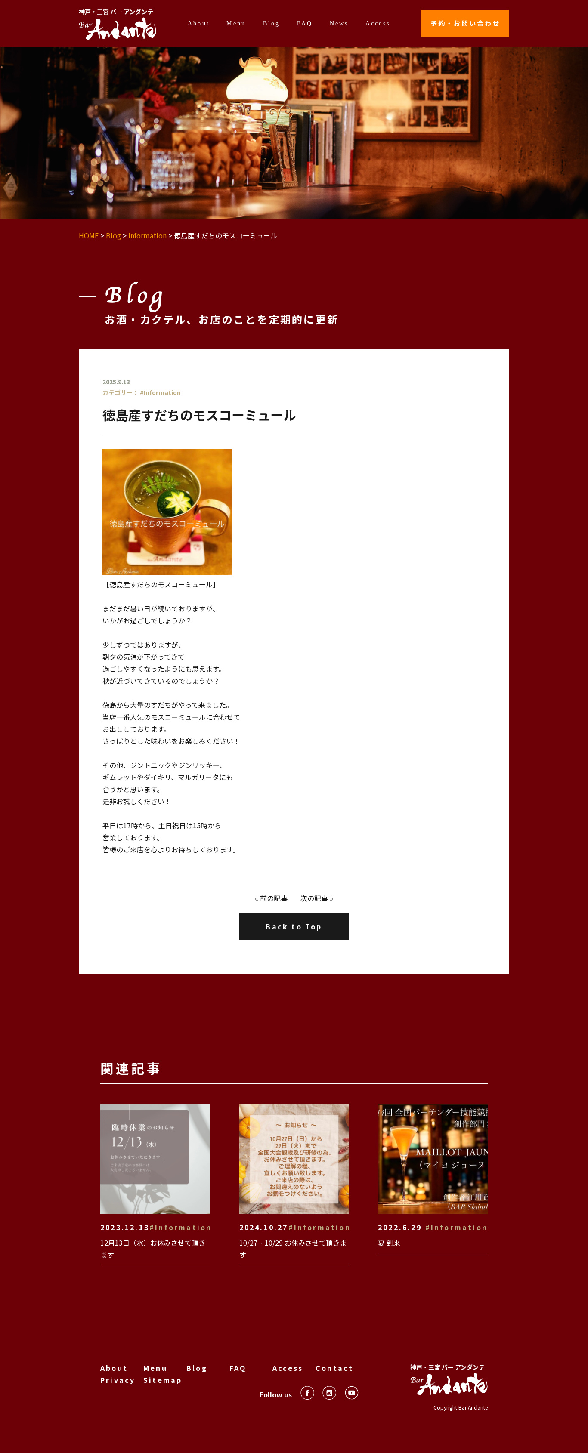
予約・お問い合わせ (465, 23)
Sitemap (162, 1380)
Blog (271, 23)
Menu (236, 23)
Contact (334, 1368)
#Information (160, 392)
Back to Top (294, 926)
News (339, 23)
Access (377, 23)
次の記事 (314, 898)
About (199, 23)
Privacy (117, 1380)
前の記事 (274, 898)
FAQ (305, 23)
